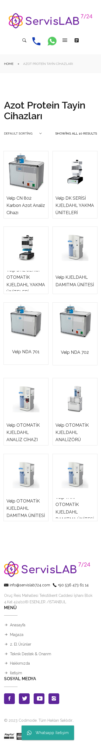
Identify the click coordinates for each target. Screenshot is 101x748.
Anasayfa (17, 625)
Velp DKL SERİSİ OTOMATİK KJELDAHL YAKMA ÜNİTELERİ (25, 281)
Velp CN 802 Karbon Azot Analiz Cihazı (25, 205)
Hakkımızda (20, 663)
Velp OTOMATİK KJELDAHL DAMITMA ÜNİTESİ (25, 508)
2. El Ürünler (20, 644)
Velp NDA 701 (26, 351)
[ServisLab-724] (50, 20)
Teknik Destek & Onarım (30, 654)
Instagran (53, 698)
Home (8, 64)
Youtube (39, 698)
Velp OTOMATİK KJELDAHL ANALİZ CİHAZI (23, 432)
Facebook (9, 698)
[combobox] (23, 133)
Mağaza (16, 634)
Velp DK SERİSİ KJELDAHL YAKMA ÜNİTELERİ (74, 205)
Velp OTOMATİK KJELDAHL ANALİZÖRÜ (72, 432)
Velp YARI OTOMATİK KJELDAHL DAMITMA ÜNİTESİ (74, 508)
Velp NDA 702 (75, 352)
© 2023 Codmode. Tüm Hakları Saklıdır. (38, 720)
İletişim (16, 673)
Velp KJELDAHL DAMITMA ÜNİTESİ (74, 281)
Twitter (24, 698)
